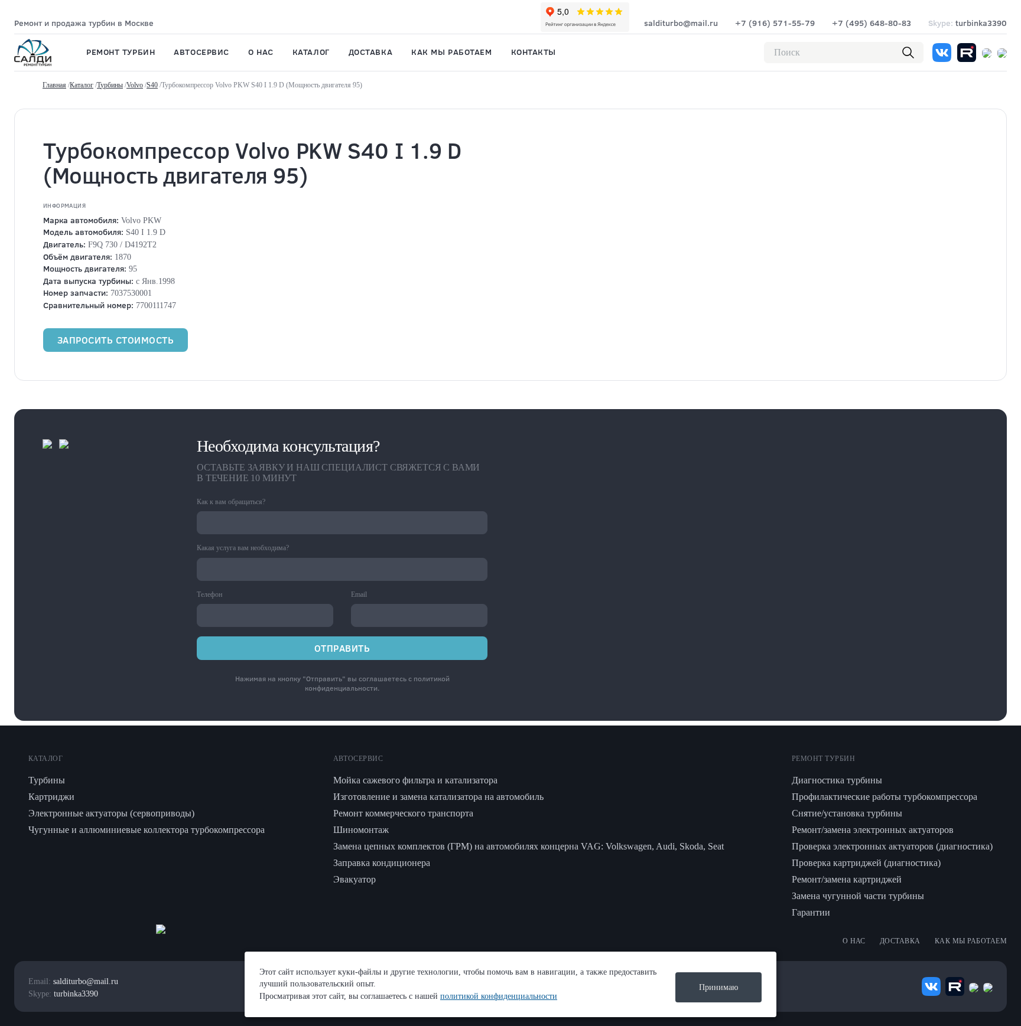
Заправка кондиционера (381, 863)
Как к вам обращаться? (231, 502)
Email (359, 594)
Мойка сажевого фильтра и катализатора (415, 780)
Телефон (209, 594)
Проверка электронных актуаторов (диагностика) (892, 846)
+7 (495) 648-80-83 (871, 22)
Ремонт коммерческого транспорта (403, 813)
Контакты (533, 51)
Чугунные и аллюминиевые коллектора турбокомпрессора (146, 830)
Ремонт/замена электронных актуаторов (873, 830)
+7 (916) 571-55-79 (775, 22)
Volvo (134, 85)
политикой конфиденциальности (377, 683)
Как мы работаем (451, 51)
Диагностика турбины (837, 780)
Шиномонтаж (361, 830)
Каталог (311, 51)
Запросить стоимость (115, 340)
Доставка (370, 51)
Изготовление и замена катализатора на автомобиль (438, 797)
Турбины (110, 85)
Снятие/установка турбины (847, 813)
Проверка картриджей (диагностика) (866, 863)
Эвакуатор (354, 879)
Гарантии (811, 912)
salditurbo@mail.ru (681, 22)
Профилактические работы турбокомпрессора (884, 797)
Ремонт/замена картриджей (847, 879)
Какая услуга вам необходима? (243, 548)
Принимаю (718, 987)
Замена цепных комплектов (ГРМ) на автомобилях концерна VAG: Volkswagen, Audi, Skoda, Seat (528, 846)
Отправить (342, 648)
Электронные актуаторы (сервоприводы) (111, 813)
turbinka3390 (967, 22)
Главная (54, 85)
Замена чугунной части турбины (858, 896)
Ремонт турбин (120, 51)
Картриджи (51, 797)
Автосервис (201, 51)
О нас (261, 51)
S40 (152, 85)
